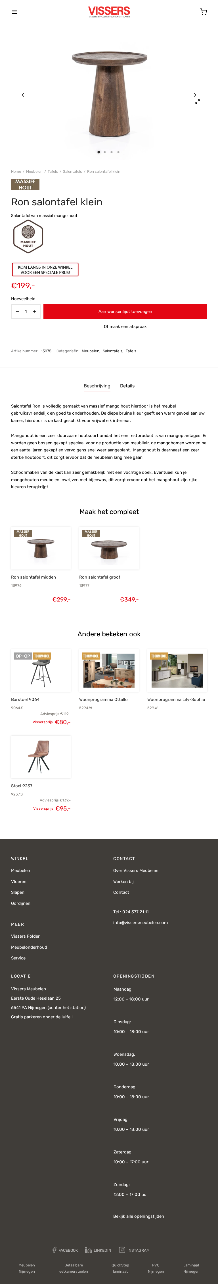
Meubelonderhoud (29, 947)
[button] (31, 556)
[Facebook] (65, 1250)
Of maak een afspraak (125, 326)
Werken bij (123, 881)
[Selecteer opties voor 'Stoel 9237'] (31, 764)
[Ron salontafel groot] (109, 548)
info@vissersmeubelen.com (140, 922)
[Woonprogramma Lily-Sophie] (177, 671)
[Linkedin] (98, 1250)
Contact (121, 892)
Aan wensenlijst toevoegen (125, 311)
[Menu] (14, 12)
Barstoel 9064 (25, 699)
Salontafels (72, 171)
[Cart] (203, 11)
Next (195, 95)
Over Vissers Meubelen (135, 870)
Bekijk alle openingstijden (138, 1216)
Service (18, 958)
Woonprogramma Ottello (103, 699)
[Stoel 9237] (40, 757)
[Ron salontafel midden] (40, 548)
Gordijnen (20, 903)
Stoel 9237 (21, 785)
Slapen (17, 892)
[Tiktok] (161, 1250)
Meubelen (34, 171)
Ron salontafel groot (99, 577)
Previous (23, 95)
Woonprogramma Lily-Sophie (176, 699)
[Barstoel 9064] (40, 671)
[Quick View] (50, 556)
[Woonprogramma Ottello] (109, 671)
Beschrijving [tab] (97, 386)
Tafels (53, 171)
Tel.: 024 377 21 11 (130, 911)
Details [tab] (127, 386)
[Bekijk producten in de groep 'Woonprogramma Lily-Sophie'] (167, 678)
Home (16, 171)
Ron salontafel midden (33, 577)
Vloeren (18, 881)
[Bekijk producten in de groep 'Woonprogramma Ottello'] (99, 678)
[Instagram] (134, 1250)
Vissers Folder (25, 936)
